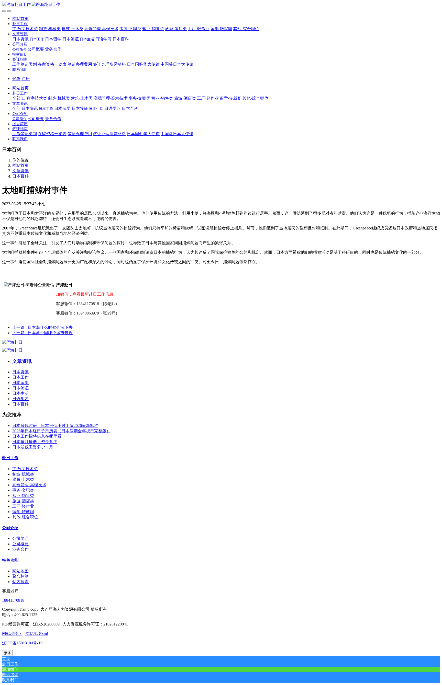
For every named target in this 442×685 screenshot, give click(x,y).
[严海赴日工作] (221, 4)
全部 (16, 98)
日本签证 (20, 388)
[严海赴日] (12, 342)
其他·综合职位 (25, 517)
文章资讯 (20, 171)
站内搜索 (20, 581)
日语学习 (20, 399)
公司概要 (20, 544)
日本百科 (20, 176)
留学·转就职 (23, 511)
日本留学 (20, 382)
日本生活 (20, 393)
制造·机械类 (23, 474)
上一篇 (42, 327)
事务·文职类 (23, 490)
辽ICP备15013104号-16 (22, 643)
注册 (25, 78)
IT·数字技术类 (25, 469)
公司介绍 (10, 528)
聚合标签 (20, 576)
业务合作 (20, 549)
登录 (16, 78)
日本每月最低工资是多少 (34, 441)
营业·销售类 (23, 495)
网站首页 (20, 18)
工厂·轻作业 (23, 506)
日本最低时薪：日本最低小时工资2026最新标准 (55, 425)
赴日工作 (10, 458)
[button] (20, 23)
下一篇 (42, 333)
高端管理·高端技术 (29, 485)
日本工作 (20, 377)
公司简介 (20, 538)
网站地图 (20, 571)
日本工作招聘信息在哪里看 (36, 436)
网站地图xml (36, 633)
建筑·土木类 (23, 479)
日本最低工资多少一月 (32, 447)
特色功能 (10, 560)
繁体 (7, 653)
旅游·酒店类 (23, 501)
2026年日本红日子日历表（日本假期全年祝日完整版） (61, 431)
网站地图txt (12, 633)
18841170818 (13, 600)
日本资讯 (20, 372)
